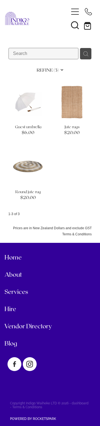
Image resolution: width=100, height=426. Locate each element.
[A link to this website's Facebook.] (14, 364)
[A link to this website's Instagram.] (30, 364)
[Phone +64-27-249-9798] (88, 11)
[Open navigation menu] (75, 11)
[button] (75, 25)
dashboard (80, 402)
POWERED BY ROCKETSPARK (33, 418)
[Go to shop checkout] (88, 25)
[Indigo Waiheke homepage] (34, 18)
